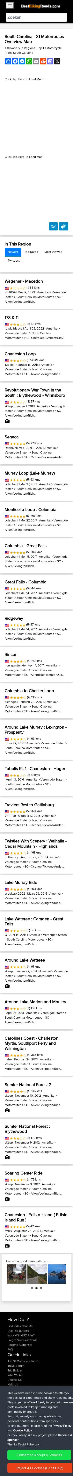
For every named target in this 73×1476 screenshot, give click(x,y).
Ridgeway (14, 618)
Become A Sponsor (20, 1345)
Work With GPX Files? (21, 1335)
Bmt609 (10, 292)
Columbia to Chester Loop (29, 690)
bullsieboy (12, 857)
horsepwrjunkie (15, 665)
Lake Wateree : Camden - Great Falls (34, 921)
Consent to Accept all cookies (39, 1454)
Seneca (12, 437)
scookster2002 (15, 893)
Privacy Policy (62, 1425)
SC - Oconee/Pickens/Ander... (44, 457)
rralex (8, 1059)
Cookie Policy (22, 1430)
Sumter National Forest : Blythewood (27, 1128)
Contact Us (15, 1380)
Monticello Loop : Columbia (30, 509)
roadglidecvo (13, 328)
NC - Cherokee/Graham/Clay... (44, 338)
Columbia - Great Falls (26, 545)
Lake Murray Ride (21, 882)
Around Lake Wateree (25, 960)
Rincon (11, 654)
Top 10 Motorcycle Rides (23, 1361)
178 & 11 (11, 317)
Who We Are (15, 1375)
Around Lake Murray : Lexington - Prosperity (36, 729)
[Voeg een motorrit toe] (53, 226)
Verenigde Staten (16, 333)
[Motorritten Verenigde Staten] (7, 287)
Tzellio (9, 364)
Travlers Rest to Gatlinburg (29, 805)
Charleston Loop (20, 354)
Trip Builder (15, 1370)
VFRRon (10, 815)
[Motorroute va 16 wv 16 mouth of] (16, 1274)
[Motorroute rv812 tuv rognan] (37, 1274)
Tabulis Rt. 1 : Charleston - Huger (35, 768)
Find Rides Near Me (20, 1326)
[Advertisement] (36, 118)
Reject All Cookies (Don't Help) (40, 1467)
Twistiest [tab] (14, 260)
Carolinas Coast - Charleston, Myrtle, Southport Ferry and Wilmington (32, 1043)
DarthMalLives (14, 448)
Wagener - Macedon (24, 281)
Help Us (13, 1384)
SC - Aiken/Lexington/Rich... (34, 299)
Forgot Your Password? (22, 1340)
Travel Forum (16, 1366)
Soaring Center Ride (23, 1173)
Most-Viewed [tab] (53, 252)
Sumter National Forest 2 (28, 1084)
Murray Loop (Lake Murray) (30, 473)
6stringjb (11, 702)
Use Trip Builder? (18, 1331)
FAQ (10, 1349)
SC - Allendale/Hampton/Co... (44, 675)
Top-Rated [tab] (31, 252)
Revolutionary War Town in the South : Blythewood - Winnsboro (35, 392)
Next (60, 1274)
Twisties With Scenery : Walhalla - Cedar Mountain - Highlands (36, 843)
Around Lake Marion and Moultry (35, 1002)
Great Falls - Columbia (26, 582)
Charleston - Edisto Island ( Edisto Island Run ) (36, 1217)
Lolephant (11, 484)
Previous (13, 1274)
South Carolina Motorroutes (35, 297)
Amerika (42, 292)
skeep (9, 406)
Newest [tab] (13, 252)
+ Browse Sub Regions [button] (20, 48)
